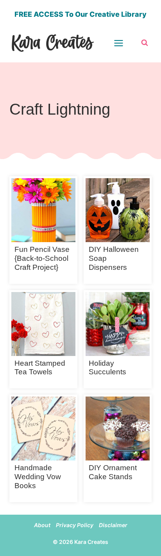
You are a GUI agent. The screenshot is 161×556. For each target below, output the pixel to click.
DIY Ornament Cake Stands (113, 472)
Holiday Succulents (107, 367)
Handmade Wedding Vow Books (37, 477)
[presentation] (43, 210)
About (42, 525)
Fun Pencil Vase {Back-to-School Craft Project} (42, 258)
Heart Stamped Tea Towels (39, 367)
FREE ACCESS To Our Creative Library (80, 14)
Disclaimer (113, 525)
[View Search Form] (145, 43)
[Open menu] (123, 42)
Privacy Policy (74, 525)
